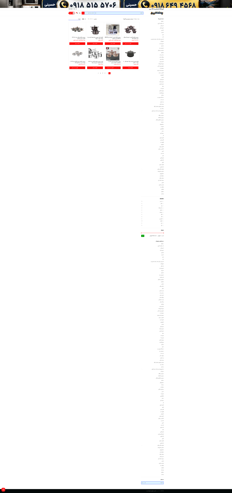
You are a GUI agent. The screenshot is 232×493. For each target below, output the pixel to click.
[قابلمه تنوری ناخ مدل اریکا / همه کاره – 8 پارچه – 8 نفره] (130, 54)
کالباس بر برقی (161, 149)
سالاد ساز (162, 108)
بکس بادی (162, 295)
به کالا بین (158, 491)
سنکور (161, 210)
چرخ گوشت (161, 93)
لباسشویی (162, 167)
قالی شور (162, 140)
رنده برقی (162, 102)
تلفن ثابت (162, 320)
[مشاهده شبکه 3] (85, 19)
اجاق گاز (162, 41)
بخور (163, 288)
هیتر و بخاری (161, 185)
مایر (161, 223)
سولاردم (162, 387)
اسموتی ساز (161, 48)
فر (163, 135)
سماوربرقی (162, 124)
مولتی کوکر (162, 178)
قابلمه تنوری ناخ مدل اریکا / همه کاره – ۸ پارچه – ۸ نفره (130, 62)
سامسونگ (160, 208)
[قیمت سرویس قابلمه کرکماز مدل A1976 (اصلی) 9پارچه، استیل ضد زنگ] (95, 54)
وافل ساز (162, 187)
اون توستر (162, 277)
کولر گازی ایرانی (161, 434)
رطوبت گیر (162, 355)
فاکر (161, 214)
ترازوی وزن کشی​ (161, 66)
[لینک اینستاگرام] (73, 9)
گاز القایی (162, 160)
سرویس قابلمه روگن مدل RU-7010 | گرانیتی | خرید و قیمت (78, 38)
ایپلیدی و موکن (161, 50)
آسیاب (162, 32)
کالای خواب (161, 147)
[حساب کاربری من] (80, 13)
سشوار (162, 122)
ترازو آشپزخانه (161, 64)
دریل (163, 347)
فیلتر (142, 235)
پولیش (162, 304)
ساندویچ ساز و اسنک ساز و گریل (158, 111)
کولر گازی (162, 158)
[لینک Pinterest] (69, 9)
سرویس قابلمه (161, 117)
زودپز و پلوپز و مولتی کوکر (159, 106)
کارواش (162, 144)
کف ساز (162, 153)
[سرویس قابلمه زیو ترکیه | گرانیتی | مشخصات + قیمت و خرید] (113, 54)
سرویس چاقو (161, 115)
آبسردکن (162, 26)
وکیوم (162, 189)
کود (163, 156)
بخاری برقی (162, 286)
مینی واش (162, 456)
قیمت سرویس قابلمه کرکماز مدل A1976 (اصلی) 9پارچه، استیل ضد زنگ (95, 62)
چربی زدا (162, 338)
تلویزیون (162, 75)
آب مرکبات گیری (161, 23)
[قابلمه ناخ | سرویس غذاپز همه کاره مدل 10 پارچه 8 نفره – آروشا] (95, 29)
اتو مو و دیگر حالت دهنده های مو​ (157, 39)
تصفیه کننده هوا (160, 70)
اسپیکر (162, 270)
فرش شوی (162, 138)
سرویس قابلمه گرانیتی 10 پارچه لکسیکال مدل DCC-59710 (131, 38)
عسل (163, 131)
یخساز (162, 194)
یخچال (162, 191)
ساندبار (162, 367)
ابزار (163, 34)
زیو (161, 205)
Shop (135, 19)
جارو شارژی (162, 84)
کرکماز (161, 221)
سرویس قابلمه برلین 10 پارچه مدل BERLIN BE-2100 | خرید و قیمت (113, 38)
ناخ (161, 225)
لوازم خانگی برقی (160, 169)
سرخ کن (162, 113)
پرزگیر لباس (162, 57)
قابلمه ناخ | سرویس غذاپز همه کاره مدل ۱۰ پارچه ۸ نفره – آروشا (95, 38)
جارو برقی (162, 79)
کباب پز (162, 420)
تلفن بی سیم (161, 73)
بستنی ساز (162, 55)
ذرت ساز (162, 99)
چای (163, 86)
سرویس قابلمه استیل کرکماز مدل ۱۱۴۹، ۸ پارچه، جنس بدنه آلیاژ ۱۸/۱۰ (77, 62)
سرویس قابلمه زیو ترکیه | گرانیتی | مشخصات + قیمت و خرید (114, 62)
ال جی (161, 201)
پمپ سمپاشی (161, 299)
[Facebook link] (76, 9)
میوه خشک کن (161, 180)
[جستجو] (83, 13)
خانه (138, 19)
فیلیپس (160, 219)
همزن (163, 182)
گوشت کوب (161, 164)
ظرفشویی (162, 129)
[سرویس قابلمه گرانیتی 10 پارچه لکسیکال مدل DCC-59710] (130, 29)
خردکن (162, 95)
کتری (163, 151)
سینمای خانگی (161, 389)
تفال (161, 203)
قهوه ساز (162, 142)
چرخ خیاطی (161, 91)
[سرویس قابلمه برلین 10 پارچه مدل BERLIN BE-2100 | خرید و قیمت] (113, 29)
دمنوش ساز (161, 351)
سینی (163, 391)
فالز (161, 216)
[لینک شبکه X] (74, 9)
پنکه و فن (162, 59)
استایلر (162, 46)
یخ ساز (162, 470)
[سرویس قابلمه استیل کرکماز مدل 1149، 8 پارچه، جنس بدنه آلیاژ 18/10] (77, 54)
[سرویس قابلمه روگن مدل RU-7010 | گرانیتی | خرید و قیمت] (77, 29)
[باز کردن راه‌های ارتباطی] (3, 490)
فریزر (163, 407)
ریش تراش (162, 104)
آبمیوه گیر (162, 28)
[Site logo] (157, 13)
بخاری (163, 284)
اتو (163, 37)
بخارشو (162, 52)
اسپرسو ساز (162, 43)
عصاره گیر (162, 133)
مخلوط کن (162, 176)
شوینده (162, 126)
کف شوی (162, 427)
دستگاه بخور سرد (160, 97)
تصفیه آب (162, 68)
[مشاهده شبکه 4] (83, 19)
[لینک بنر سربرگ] (116, 4)
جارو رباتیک (161, 82)
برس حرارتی (161, 290)
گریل (163, 162)
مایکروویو (162, 173)
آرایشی (162, 30)
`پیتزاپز (162, 21)
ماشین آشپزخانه (161, 171)
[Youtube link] (71, 9)
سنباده (162, 385)
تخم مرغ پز (162, 61)
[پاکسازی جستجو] (96, 13)
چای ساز (162, 88)
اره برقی (162, 266)
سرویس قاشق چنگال (160, 120)
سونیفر (161, 212)
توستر (162, 77)
